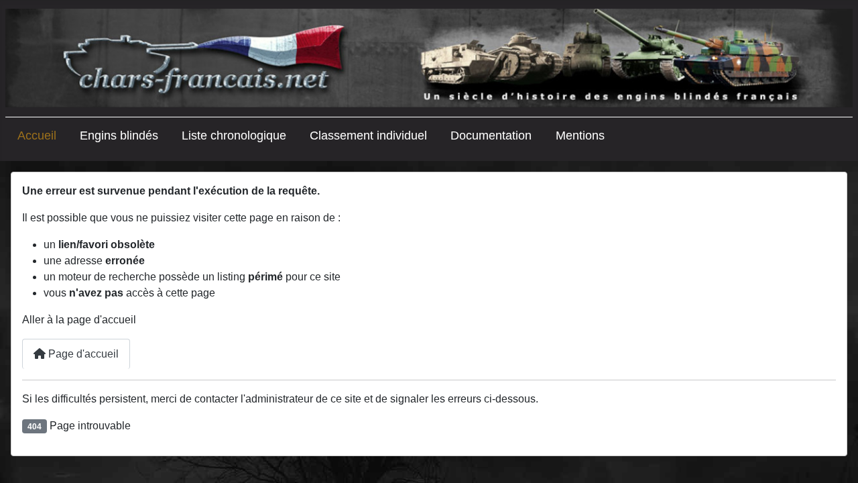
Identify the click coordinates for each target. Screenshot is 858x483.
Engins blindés (119, 135)
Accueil (36, 135)
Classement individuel (368, 135)
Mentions (580, 135)
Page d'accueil (82, 354)
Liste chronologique (234, 135)
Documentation (491, 135)
